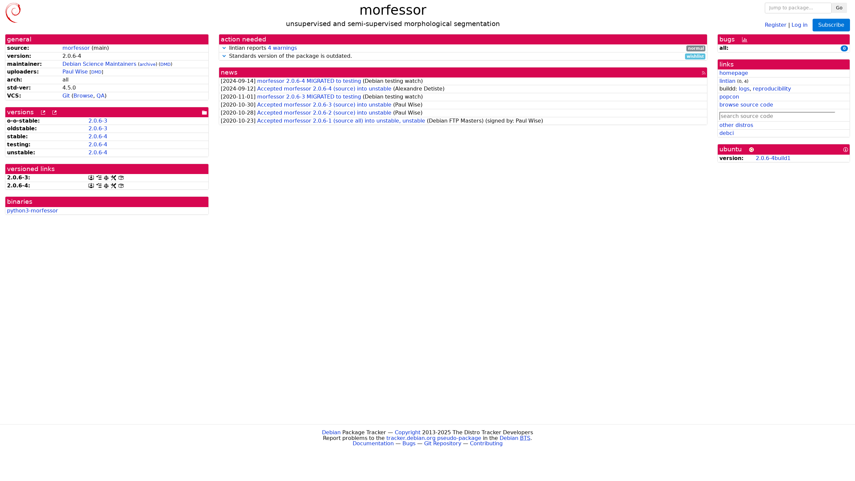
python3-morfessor (32, 210)
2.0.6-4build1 (773, 158)
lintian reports (465, 48)
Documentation (373, 443)
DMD (165, 64)
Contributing (486, 443)
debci (726, 133)
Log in (800, 24)
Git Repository (442, 443)
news (229, 72)
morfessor (76, 48)
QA (101, 96)
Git (66, 96)
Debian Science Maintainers (99, 64)
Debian (331, 432)
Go (839, 7)
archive (148, 64)
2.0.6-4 (98, 136)
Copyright (407, 432)
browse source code (746, 105)
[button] (224, 48)
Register (776, 24)
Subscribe (831, 25)
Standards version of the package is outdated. (465, 56)
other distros (736, 125)
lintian (727, 81)
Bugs (408, 443)
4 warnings (282, 48)
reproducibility (772, 89)
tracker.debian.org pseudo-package (433, 438)
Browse (83, 96)
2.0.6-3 (98, 121)
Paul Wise (75, 71)
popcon (729, 97)
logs (744, 89)
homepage (733, 73)
